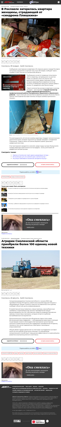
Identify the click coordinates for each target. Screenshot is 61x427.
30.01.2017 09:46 (5, 6)
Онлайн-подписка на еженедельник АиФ (22, 390)
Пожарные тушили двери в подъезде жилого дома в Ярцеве (23, 198)
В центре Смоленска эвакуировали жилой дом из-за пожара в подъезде (26, 193)
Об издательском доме (18, 386)
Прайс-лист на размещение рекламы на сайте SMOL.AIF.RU (26, 388)
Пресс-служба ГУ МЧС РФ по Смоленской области (14, 58)
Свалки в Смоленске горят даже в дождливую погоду (30, 155)
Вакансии (41, 386)
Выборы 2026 (49, 390)
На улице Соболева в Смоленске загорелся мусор (29, 158)
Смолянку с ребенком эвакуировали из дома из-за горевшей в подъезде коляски (28, 203)
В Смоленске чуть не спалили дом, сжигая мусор (29, 157)
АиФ (11, 290)
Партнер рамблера (26, 421)
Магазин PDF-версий (39, 390)
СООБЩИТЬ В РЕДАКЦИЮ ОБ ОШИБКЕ (21, 392)
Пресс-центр (28, 386)
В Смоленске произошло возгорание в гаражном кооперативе (24, 208)
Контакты (45, 388)
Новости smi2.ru (6, 233)
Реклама (35, 386)
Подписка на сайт (53, 388)
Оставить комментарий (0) (47, 164)
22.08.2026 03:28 (5, 238)
